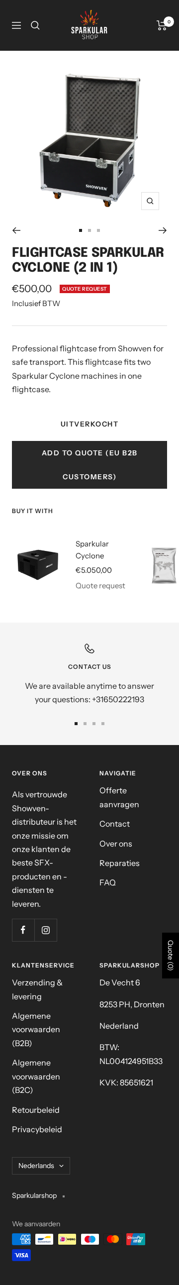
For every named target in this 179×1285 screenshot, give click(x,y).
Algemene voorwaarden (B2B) (36, 1029)
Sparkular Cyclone (92, 549)
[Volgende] (163, 230)
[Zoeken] (35, 25)
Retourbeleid (36, 1110)
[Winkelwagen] (162, 25)
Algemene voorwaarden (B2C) (36, 1076)
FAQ (107, 882)
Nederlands (36, 1165)
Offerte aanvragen (119, 797)
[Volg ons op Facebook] (23, 930)
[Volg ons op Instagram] (45, 930)
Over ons (115, 844)
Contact (114, 824)
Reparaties (119, 863)
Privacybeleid (37, 1129)
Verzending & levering (37, 989)
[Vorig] (16, 230)
